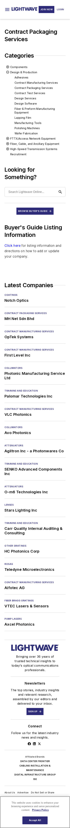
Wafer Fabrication (26, 133)
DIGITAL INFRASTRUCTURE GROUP (35, 774)
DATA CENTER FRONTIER (35, 761)
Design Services (25, 98)
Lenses (9, 504)
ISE (35, 779)
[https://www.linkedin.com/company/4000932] (34, 744)
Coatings (11, 295)
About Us (9, 792)
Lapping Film (23, 117)
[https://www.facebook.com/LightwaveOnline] (29, 744)
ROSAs (8, 564)
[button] (7, 9)
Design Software (26, 103)
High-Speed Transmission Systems (33, 149)
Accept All (35, 820)
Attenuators (13, 445)
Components (18, 67)
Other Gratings (15, 545)
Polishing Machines (27, 128)
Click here (12, 245)
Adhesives (22, 77)
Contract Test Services (30, 93)
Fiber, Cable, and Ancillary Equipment (34, 143)
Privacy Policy (40, 810)
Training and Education (21, 390)
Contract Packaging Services (34, 87)
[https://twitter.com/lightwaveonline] (39, 744)
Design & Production (23, 72)
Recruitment (18, 154)
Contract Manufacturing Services (36, 82)
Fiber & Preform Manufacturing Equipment (35, 110)
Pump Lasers (13, 618)
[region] (35, 812)
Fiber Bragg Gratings (19, 600)
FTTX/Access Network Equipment (33, 138)
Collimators (13, 368)
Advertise (23, 792)
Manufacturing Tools (28, 122)
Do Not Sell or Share (43, 792)
